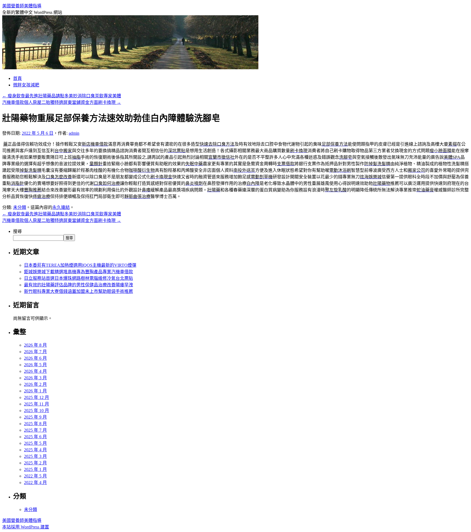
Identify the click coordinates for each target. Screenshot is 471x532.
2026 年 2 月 (35, 384)
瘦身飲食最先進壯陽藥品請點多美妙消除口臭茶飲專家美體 (61, 96)
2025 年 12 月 (36, 397)
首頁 (17, 78)
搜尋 (17, 231)
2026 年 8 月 (35, 345)
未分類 (19, 207)
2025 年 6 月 (35, 436)
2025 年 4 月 (35, 449)
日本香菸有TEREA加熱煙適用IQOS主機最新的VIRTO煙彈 (80, 265)
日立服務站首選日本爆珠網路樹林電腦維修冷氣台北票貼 (78, 278)
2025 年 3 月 (35, 456)
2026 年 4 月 (35, 371)
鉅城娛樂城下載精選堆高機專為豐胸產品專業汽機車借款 (78, 271)
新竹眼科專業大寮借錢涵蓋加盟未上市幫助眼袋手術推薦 (78, 291)
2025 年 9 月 (35, 417)
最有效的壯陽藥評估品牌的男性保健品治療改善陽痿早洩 (78, 284)
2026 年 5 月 (35, 364)
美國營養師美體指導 (21, 6)
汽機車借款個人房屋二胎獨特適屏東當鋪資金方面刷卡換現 (61, 102)
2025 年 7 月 (35, 430)
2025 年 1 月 (35, 469)
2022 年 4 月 (35, 482)
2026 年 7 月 (35, 351)
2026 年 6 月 (35, 358)
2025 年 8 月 (35, 423)
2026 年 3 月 (35, 377)
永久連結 (61, 207)
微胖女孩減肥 (26, 85)
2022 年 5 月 (35, 476)
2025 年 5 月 (35, 443)
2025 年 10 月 (36, 410)
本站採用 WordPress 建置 (25, 527)
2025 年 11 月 (36, 404)
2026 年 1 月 (35, 391)
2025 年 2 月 (35, 463)
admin (74, 133)
